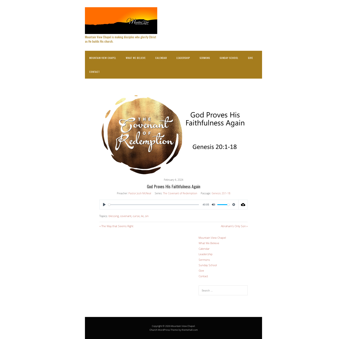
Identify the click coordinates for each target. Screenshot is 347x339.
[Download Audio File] (243, 204)
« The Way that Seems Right (116, 226)
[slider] (153, 204)
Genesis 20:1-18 (221, 193)
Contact (94, 72)
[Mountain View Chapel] (121, 30)
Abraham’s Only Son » (234, 226)
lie (142, 216)
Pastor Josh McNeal (139, 193)
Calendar (161, 58)
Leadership (183, 58)
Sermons (205, 58)
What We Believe (136, 58)
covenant (125, 216)
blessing (114, 216)
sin (147, 216)
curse (136, 216)
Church (153, 329)
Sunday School (229, 58)
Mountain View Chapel (102, 58)
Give (250, 58)
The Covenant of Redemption (180, 193)
